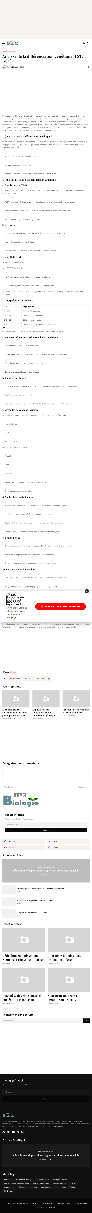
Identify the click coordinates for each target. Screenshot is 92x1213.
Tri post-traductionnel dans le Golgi (32, 912)
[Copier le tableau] (3, 328)
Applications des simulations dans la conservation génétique (43, 712)
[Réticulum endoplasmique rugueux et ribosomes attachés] (23, 940)
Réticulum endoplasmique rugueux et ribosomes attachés (23, 957)
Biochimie (8, 1180)
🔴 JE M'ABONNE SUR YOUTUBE (60, 606)
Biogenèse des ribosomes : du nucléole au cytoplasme (22, 997)
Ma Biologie (8, 1191)
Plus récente (8, 787)
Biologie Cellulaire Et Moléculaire (16, 1183)
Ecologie (73, 1183)
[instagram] (22, 1132)
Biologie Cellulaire (60, 1180)
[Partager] (88, 67)
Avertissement (81, 1203)
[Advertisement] (47, 19)
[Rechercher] (89, 43)
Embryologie (9, 1187)
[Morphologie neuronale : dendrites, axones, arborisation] (9, 889)
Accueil (5, 51)
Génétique (14, 51)
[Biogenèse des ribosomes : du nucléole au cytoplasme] (23, 980)
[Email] (43, 678)
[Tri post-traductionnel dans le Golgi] (9, 913)
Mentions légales (64, 1203)
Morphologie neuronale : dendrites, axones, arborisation (40, 888)
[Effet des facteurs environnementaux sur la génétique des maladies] (15, 698)
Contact (34, 1203)
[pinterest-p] (18, 1132)
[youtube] (13, 1132)
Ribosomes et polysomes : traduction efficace (35, 900)
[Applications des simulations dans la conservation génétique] (46, 698)
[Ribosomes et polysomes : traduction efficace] (9, 901)
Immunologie (46, 1187)
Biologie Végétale (59, 1183)
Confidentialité (47, 1203)
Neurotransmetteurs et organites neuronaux (63, 997)
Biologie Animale (42, 1180)
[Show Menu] (3, 43)
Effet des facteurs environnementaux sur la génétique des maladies (14, 712)
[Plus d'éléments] (48, 678)
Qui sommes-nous (20, 1203)
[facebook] (3, 1132)
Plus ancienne (83, 787)
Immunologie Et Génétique (65, 1187)
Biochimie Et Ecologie (24, 1180)
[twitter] (8, 1132)
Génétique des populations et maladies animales (76, 711)
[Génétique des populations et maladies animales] (76, 698)
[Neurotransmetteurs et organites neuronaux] (69, 980)
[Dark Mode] (84, 43)
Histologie (33, 1187)
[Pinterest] (37, 678)
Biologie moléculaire (41, 1183)
